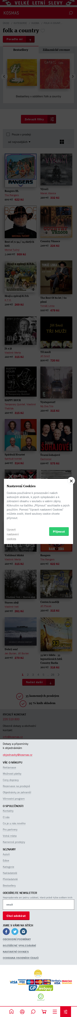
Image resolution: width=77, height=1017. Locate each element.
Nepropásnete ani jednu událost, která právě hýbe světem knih (38, 897)
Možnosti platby (12, 773)
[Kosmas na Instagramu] (23, 932)
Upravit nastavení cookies (13, 534)
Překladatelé (10, 879)
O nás (6, 817)
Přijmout (59, 531)
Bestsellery (9, 885)
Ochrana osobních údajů (21, 958)
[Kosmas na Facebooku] (6, 932)
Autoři (6, 854)
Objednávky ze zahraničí (17, 792)
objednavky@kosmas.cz (17, 755)
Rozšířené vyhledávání (19, 945)
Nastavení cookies (16, 951)
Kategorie (8, 866)
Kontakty (8, 810)
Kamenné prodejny (14, 842)
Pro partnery (10, 829)
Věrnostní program (14, 798)
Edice (6, 860)
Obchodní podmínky (17, 939)
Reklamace (9, 767)
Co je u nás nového (14, 823)
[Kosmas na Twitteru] (14, 932)
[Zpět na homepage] (11, 1012)
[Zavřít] (71, 480)
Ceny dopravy (11, 780)
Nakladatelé (10, 873)
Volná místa (10, 835)
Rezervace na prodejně (16, 786)
